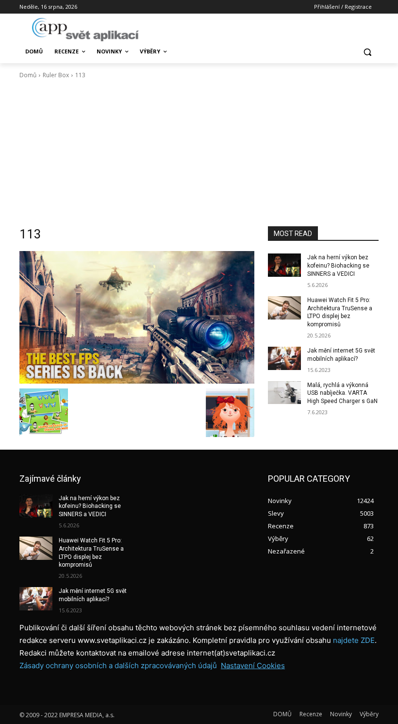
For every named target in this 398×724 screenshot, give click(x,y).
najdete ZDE (354, 640)
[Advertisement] (199, 153)
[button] (367, 51)
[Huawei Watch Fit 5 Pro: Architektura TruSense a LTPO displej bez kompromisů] (284, 308)
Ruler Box (56, 75)
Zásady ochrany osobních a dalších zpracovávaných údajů (118, 665)
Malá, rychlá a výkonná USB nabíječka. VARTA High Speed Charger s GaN (342, 393)
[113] (136, 317)
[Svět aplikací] (85, 29)
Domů (27, 75)
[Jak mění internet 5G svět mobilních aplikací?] (284, 358)
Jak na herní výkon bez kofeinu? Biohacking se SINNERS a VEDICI (338, 265)
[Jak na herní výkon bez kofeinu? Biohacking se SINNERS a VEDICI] (284, 265)
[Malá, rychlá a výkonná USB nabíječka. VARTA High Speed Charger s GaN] (284, 392)
